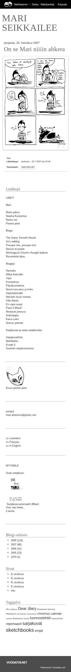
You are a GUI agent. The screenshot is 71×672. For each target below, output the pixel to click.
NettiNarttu (12, 341)
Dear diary (27, 608)
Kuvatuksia (12, 281)
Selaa (35, 4)
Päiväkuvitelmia (15, 285)
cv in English (13, 445)
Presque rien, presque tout (21, 245)
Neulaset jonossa (16, 311)
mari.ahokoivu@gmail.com (21, 414)
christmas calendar (49, 613)
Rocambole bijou (15, 256)
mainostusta (57, 618)
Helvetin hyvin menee (18, 296)
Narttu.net (11, 219)
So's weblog (13, 241)
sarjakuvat (28, 167)
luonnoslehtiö (40, 618)
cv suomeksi (13, 438)
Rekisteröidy (47, 4)
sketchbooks (20, 630)
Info (13, 590)
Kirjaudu (62, 4)
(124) (17, 540)
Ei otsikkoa (17, 574)
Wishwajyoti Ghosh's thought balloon (27, 252)
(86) (16, 544)
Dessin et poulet (15, 248)
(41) (16, 548)
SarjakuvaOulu (14, 337)
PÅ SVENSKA (21, 614)
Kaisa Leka (12, 319)
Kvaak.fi (10, 344)
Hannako (11, 270)
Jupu (8, 278)
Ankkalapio (12, 315)
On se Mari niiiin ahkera (34, 49)
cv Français (12, 442)
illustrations (18, 618)
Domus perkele (14, 322)
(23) (16, 552)
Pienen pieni (13, 223)
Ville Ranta (12, 300)
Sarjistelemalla (14, 293)
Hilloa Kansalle (14, 274)
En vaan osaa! (14, 304)
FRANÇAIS (11, 614)
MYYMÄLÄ (12, 465)
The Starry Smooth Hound (21, 237)
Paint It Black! (14, 307)
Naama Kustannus (16, 216)
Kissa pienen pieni (16, 387)
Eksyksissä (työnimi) (46, 609)
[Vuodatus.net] (17, 662)
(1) (15, 556)
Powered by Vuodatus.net (52, 667)
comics (9, 618)
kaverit (26, 619)
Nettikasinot (20, 4)
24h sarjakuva (11, 609)
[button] (29, 4)
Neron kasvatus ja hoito (19, 289)
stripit (39, 631)
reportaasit (14, 624)
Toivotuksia (31, 614)
